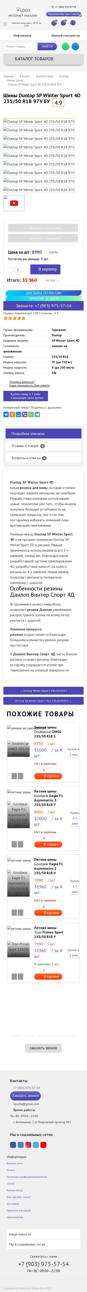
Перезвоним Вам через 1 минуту (63, 14)
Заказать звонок (43, 1048)
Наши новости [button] (20, 1234)
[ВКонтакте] (6, 414)
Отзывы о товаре (27, 445)
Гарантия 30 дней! (44, 298)
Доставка (13, 1203)
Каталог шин (15, 1163)
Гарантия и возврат (19, 1210)
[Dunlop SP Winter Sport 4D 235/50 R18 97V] (39, 121)
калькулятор (66, 35)
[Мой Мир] (18, 414)
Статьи (11, 1183)
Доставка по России (43, 293)
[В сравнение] (14, 776)
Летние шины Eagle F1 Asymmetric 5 (48, 798)
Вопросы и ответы (28, 458)
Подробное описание (28, 433)
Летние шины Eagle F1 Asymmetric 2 (48, 866)
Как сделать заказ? (19, 1197)
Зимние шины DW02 (48, 731)
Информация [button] (22, 35)
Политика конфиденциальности (27, 1176)
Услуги (11, 1170)
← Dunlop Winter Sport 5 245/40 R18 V (43, 690)
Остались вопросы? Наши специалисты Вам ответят (29, 383)
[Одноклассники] (12, 414)
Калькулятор (15, 1190)
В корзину (47, 269)
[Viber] (24, 414)
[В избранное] (20, 776)
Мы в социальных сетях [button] (27, 1244)
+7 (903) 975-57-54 (65, 7)
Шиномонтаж (15, 1217)
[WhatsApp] (31, 414)
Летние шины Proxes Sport (48, 932)
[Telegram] (37, 414)
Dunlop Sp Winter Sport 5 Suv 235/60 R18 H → (43, 700)
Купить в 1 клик (73, 752)
